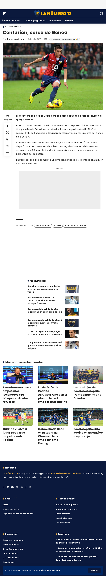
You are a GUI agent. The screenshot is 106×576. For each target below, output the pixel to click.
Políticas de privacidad (48, 570)
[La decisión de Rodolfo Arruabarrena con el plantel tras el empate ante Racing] (53, 375)
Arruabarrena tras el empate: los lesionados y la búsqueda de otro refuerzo (17, 395)
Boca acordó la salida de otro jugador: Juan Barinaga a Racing (44, 310)
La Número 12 (10, 473)
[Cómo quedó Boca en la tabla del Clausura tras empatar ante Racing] (53, 417)
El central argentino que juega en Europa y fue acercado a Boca (44, 333)
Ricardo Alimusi (15, 39)
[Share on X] (7, 132)
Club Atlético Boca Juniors (65, 473)
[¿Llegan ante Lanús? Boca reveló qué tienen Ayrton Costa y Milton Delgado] (72, 345)
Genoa (57, 225)
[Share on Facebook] (7, 126)
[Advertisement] (53, 4)
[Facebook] (4, 487)
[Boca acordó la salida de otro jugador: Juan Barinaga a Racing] (72, 312)
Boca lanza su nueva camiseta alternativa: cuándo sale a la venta (43, 289)
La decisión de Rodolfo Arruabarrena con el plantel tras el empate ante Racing (52, 395)
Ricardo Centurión (75, 225)
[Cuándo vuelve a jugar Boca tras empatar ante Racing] (18, 417)
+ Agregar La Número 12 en (63, 39)
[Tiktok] (25, 487)
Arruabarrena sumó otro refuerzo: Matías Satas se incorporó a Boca (41, 300)
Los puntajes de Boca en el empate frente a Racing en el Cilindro (87, 393)
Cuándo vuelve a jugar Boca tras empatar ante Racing (15, 434)
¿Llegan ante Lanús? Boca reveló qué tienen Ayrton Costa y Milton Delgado (44, 345)
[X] (7, 487)
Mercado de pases (13, 27)
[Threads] (29, 487)
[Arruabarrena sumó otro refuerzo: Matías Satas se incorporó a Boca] (72, 300)
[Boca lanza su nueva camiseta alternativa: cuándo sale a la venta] (72, 289)
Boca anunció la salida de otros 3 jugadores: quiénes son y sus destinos (44, 323)
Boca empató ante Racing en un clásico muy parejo (88, 432)
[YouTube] (12, 487)
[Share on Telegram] (7, 145)
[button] (94, 570)
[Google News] (17, 487)
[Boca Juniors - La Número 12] (53, 13)
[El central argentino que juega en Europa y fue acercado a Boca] (72, 334)
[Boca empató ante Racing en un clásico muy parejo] (88, 417)
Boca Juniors (43, 225)
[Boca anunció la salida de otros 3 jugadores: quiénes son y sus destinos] (72, 323)
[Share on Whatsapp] (7, 139)
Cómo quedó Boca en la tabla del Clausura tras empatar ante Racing (51, 436)
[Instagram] (21, 487)
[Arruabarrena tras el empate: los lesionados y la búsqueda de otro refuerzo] (18, 375)
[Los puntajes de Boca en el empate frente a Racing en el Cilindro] (88, 375)
